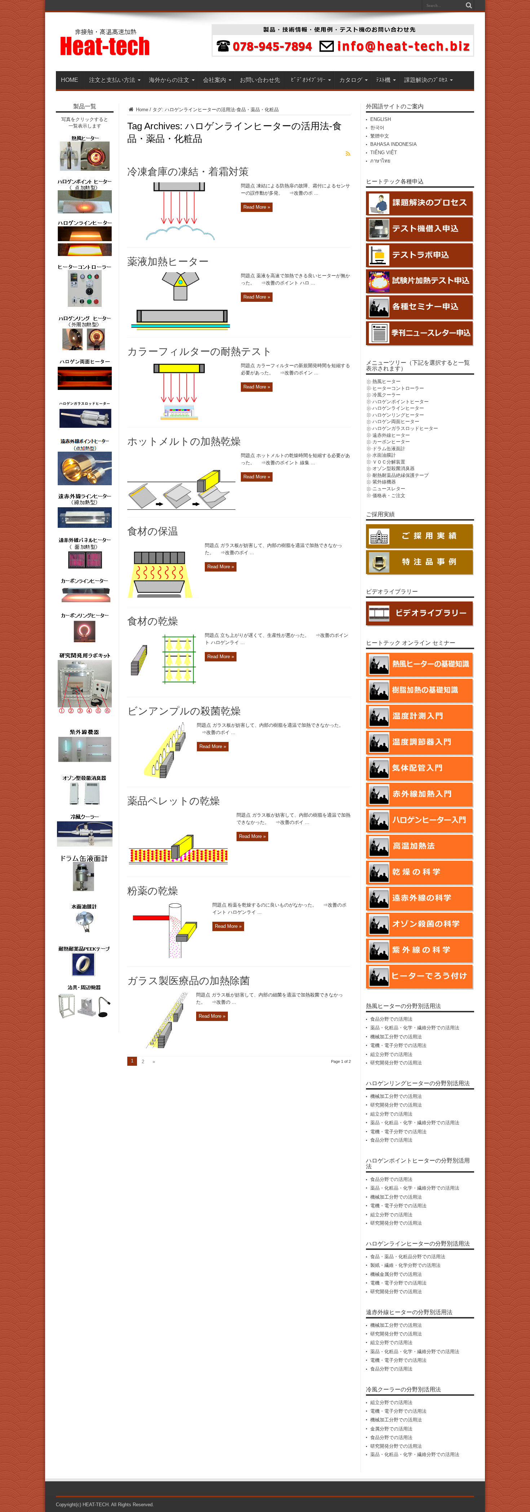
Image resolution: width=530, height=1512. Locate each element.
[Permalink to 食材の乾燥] (163, 688)
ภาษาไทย (380, 161)
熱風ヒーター (386, 381)
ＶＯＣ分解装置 (388, 462)
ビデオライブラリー (392, 591)
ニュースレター (388, 488)
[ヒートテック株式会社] (105, 53)
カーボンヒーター (391, 441)
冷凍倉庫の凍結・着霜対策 (188, 171)
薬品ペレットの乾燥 (173, 801)
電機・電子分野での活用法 (398, 1045)
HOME (69, 80)
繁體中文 (379, 136)
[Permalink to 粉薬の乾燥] (167, 957)
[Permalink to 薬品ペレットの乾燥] (179, 867)
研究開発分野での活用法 (396, 1062)
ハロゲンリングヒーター (398, 415)
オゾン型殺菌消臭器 (393, 468)
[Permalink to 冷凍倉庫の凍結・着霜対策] (181, 238)
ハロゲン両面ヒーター (395, 421)
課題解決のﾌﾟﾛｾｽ (425, 80)
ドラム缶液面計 (388, 448)
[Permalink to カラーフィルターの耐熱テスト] (181, 418)
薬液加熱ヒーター (168, 261)
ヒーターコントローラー (398, 388)
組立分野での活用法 (391, 1054)
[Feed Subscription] (348, 154)
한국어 (377, 127)
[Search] (468, 5)
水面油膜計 (384, 455)
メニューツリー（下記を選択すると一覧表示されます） (418, 366)
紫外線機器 (384, 482)
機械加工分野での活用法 (396, 1036)
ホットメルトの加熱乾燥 (184, 441)
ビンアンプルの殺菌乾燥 (184, 711)
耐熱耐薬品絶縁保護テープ (400, 475)
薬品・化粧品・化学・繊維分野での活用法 (414, 1027)
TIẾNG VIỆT (383, 152)
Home (141, 109)
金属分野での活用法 (391, 1428)
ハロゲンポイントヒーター (400, 401)
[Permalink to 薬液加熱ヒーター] (181, 328)
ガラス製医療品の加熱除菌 (188, 980)
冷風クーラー (386, 394)
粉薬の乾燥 (152, 890)
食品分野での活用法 (391, 1019)
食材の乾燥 (152, 621)
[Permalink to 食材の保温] (163, 598)
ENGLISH (380, 119)
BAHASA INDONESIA (393, 144)
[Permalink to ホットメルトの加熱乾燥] (181, 508)
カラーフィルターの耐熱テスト (199, 351)
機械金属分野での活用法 (396, 1274)
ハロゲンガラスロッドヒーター (405, 428)
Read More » (256, 207)
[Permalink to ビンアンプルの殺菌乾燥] (159, 778)
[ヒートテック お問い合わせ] (343, 55)
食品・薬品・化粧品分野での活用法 (407, 1256)
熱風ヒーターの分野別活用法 (403, 1006)
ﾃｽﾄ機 (383, 80)
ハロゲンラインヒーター (398, 408)
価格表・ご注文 (388, 495)
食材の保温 (152, 531)
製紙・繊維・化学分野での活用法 (405, 1265)
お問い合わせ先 (260, 80)
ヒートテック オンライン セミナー (410, 643)
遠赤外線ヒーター (391, 435)
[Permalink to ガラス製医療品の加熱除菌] (159, 1047)
